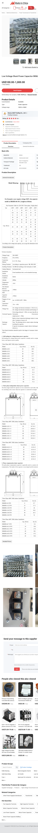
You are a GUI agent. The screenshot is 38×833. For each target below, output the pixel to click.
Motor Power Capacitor (25, 812)
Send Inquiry (17, 90)
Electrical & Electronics (12, 12)
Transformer (28, 795)
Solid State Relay (6, 774)
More (3, 820)
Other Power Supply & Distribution (12, 795)
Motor (35, 771)
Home (3, 12)
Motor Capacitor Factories (10, 808)
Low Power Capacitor (9, 812)
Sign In (4, 135)
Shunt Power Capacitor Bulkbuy (12, 816)
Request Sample (32, 94)
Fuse (3, 777)
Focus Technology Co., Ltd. (22, 826)
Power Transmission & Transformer (27, 12)
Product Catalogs (27, 767)
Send (17, 669)
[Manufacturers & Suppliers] (19, 3)
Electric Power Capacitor (28, 808)
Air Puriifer (21, 774)
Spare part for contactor (24, 777)
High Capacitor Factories (27, 804)
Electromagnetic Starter (24, 771)
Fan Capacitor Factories (9, 804)
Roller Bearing (5, 771)
